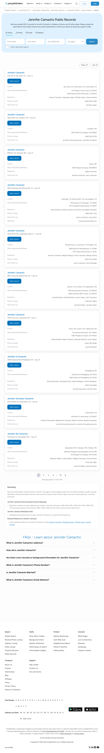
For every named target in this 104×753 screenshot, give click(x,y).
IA (57, 713)
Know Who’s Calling (36, 636)
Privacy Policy (10, 686)
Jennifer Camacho (15, 72)
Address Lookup (11, 643)
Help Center (33, 665)
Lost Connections (85, 640)
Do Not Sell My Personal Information (52, 738)
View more (27, 719)
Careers (8, 668)
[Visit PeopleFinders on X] (90, 747)
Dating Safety (59, 650)
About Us (8, 665)
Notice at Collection (12, 690)
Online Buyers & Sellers (38, 647)
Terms (7, 683)
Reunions (81, 643)
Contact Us (33, 668)
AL (24, 713)
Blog (6, 675)
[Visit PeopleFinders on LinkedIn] (92, 747)
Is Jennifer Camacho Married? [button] (21, 572)
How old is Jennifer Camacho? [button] (21, 550)
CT (42, 713)
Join (94, 4)
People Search (10, 10)
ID (60, 713)
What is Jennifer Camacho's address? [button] (24, 543)
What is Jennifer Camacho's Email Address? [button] (27, 580)
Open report (14, 81)
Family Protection (60, 647)
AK (21, 713)
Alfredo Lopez (80, 522)
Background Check (36, 640)
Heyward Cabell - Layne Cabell (79, 10)
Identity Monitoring (61, 636)
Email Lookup (10, 647)
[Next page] (65, 475)
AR (28, 713)
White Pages (83, 636)
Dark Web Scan (59, 640)
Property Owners (84, 650)
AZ (31, 713)
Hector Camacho (55, 522)
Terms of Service (65, 733)
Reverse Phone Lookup (14, 640)
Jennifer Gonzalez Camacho (20, 398)
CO (38, 713)
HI (55, 713)
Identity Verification (36, 643)
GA (51, 713)
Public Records (10, 654)
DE (45, 713)
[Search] (76, 3)
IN (21, 719)
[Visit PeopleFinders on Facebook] (95, 747)
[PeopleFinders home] (14, 3)
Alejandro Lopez (68, 522)
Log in (84, 4)
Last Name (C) (24, 10)
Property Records (11, 650)
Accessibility (9, 747)
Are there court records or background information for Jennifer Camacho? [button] (42, 557)
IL (63, 713)
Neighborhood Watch (62, 643)
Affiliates (8, 679)
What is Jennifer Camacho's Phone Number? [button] (28, 565)
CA (34, 713)
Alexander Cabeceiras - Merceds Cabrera (48, 10)
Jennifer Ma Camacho (17, 434)
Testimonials (9, 672)
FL (48, 713)
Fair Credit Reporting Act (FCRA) (53, 731)
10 (60, 475)
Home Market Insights (37, 650)
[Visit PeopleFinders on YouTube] (98, 747)
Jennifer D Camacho (16, 356)
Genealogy (82, 647)
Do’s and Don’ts (35, 672)
